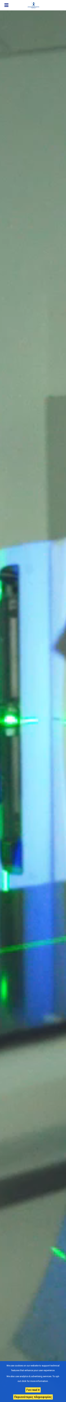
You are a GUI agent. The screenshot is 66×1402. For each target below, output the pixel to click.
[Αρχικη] (35, 5)
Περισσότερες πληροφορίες (33, 1397)
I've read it (33, 1390)
